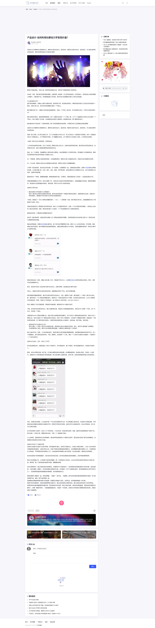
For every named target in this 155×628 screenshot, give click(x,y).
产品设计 (38, 495)
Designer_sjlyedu (40, 517)
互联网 (87, 167)
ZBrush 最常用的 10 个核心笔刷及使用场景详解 (115, 54)
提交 (92, 566)
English (89, 3)
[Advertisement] (77, 22)
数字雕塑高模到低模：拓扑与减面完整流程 (114, 42)
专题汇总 (65, 3)
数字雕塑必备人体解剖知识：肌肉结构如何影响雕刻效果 (115, 50)
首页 (46, 3)
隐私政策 (52, 622)
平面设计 (40, 622)
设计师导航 (73, 3)
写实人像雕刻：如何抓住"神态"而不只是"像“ (115, 40)
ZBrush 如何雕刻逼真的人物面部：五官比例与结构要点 (115, 45)
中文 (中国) (81, 3)
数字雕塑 (32, 622)
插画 (46, 622)
